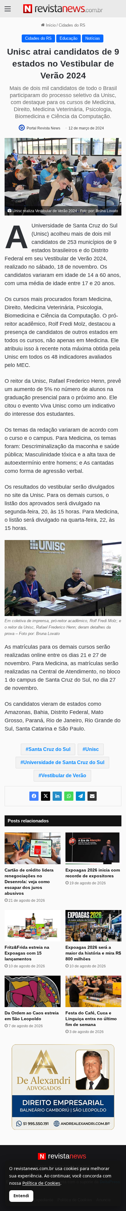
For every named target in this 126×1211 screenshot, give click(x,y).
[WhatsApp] (68, 796)
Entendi (21, 1195)
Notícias (92, 38)
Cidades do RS (72, 25)
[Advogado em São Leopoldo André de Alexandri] (63, 1086)
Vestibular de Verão (63, 775)
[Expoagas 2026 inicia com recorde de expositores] (93, 848)
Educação (68, 38)
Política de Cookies (41, 1183)
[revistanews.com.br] (63, 8)
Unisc (92, 749)
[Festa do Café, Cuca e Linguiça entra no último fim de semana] (93, 991)
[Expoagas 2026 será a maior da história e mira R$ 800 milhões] (93, 925)
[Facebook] (34, 796)
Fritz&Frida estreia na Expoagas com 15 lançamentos (27, 953)
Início (50, 25)
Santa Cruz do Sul (49, 749)
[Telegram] (80, 796)
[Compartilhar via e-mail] (92, 796)
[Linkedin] (57, 796)
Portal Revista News (43, 128)
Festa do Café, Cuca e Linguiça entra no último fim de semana (91, 1018)
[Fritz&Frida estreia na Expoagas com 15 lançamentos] (33, 925)
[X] (45, 796)
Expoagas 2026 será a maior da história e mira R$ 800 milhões (93, 953)
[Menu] (8, 11)
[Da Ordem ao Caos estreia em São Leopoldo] (33, 991)
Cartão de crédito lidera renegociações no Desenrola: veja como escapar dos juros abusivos (29, 882)
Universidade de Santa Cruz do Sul (63, 762)
